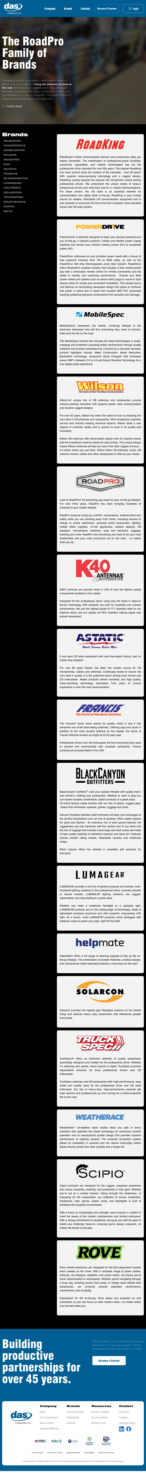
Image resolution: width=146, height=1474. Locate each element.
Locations (123, 1417)
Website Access (99, 1423)
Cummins (71, 1423)
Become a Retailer (100, 1417)
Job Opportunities (127, 1423)
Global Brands (73, 1417)
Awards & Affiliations (49, 1428)
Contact (85, 8)
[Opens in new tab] (121, 1428)
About (42, 1411)
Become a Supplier (100, 1411)
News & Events (47, 1423)
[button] (49, 9)
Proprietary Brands (75, 1411)
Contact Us (124, 1411)
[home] (13, 8)
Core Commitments (49, 1417)
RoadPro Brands (14, 105)
